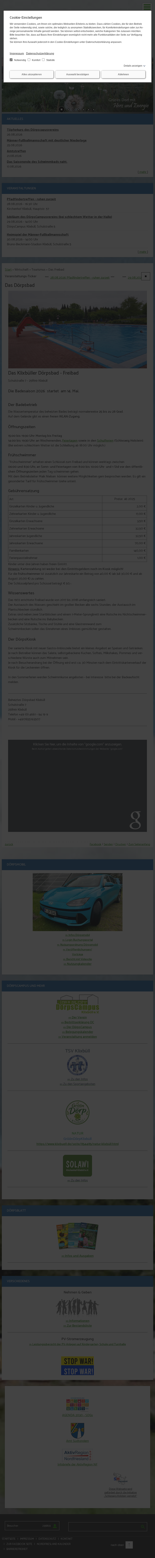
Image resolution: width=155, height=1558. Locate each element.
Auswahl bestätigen (77, 74)
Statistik (50, 60)
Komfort (36, 60)
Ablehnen (123, 74)
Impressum (17, 53)
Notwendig (20, 60)
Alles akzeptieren (32, 74)
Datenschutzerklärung (40, 53)
